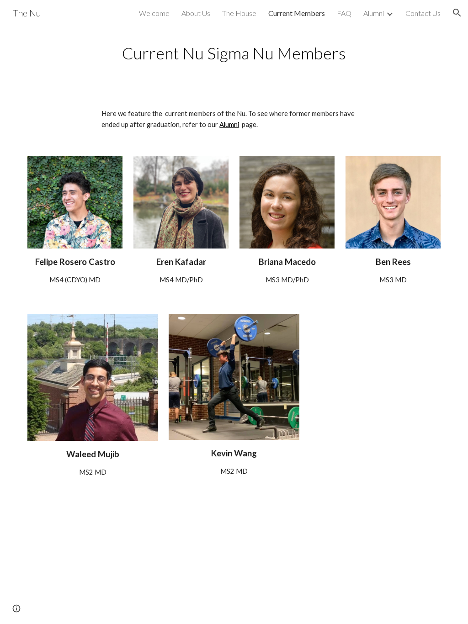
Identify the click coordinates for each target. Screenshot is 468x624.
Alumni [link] (373, 13)
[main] (234, 53)
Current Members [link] (296, 13)
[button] (457, 13)
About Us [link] (195, 13)
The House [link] (239, 13)
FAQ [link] (344, 13)
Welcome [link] (154, 13)
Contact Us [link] (423, 13)
